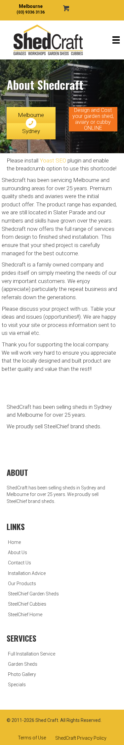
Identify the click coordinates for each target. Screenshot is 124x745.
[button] (93, 119)
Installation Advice (27, 573)
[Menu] (116, 40)
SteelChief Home (25, 614)
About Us (17, 552)
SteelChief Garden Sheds (33, 593)
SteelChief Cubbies (27, 604)
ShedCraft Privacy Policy (80, 738)
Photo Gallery (22, 674)
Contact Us (19, 562)
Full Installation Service (31, 653)
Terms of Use (32, 737)
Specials (17, 684)
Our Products (22, 583)
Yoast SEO (53, 160)
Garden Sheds (22, 664)
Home (14, 542)
